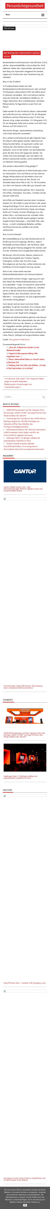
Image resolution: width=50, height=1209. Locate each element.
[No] (47, 1198)
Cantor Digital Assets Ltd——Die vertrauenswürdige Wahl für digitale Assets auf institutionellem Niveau (23, 489)
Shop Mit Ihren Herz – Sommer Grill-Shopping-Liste (25, 983)
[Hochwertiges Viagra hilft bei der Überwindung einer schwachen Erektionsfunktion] (25, 498)
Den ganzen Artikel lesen (19, 339)
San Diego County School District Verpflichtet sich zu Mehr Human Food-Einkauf (25, 1179)
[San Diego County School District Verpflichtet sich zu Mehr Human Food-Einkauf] (25, 991)
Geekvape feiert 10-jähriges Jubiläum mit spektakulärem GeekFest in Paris (20, 777)
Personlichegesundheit (25, 5)
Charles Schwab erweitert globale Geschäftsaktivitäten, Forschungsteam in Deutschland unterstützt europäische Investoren (24, 446)
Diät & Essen (9, 28)
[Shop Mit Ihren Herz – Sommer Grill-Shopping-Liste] (25, 795)
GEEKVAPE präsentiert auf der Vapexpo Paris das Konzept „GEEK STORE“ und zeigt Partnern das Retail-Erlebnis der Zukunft (25, 413)
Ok (25, 1205)
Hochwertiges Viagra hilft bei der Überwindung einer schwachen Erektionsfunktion (23, 687)
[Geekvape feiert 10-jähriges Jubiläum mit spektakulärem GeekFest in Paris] (25, 744)
